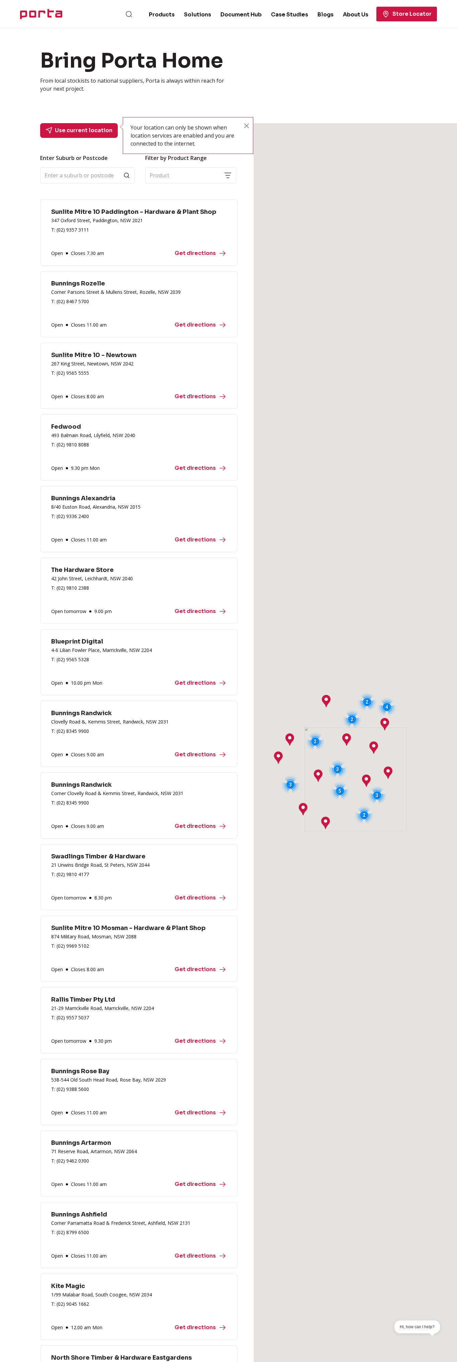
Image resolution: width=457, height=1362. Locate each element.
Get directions (195, 253)
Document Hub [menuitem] (241, 14)
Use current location (83, 130)
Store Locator (412, 13)
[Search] (128, 14)
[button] (366, 780)
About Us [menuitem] (355, 14)
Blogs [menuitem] (325, 14)
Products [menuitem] (162, 14)
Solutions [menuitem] (197, 14)
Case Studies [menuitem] (289, 14)
